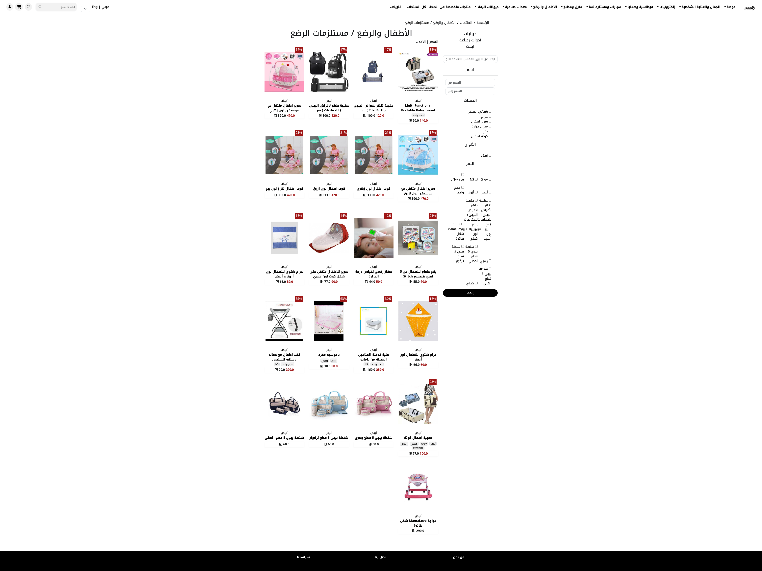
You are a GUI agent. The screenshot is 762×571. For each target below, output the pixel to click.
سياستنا (303, 557)
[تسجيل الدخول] (9, 7)
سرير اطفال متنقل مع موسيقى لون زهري (284, 107)
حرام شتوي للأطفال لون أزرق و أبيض (284, 274)
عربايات (470, 33)
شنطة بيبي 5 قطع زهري (374, 438)
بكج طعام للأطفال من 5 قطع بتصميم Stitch (418, 274)
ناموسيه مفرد (329, 355)
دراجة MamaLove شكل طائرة (418, 523)
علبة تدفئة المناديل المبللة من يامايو (373, 357)
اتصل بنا (381, 557)
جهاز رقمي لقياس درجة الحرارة (373, 274)
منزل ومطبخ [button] (572, 7)
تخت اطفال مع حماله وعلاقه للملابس (284, 357)
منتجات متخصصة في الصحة (450, 7)
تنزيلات (395, 7)
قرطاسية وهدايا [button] (640, 7)
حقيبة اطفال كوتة (418, 438)
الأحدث (421, 42)
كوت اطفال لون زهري (373, 189)
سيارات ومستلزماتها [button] (605, 7)
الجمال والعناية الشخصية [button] (701, 7)
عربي (105, 7)
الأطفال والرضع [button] (545, 7)
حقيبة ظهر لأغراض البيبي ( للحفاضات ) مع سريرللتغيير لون (374, 110)
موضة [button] (731, 7)
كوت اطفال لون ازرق (329, 189)
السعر (434, 42)
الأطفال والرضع (444, 22)
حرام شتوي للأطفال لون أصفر (418, 357)
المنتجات (466, 22)
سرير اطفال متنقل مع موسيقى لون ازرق (418, 191)
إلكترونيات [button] (667, 7)
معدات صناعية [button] (516, 7)
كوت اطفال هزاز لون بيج (284, 189)
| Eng (96, 7)
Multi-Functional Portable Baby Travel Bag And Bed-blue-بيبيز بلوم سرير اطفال (418, 112)
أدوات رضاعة (470, 40)
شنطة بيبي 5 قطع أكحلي (284, 438)
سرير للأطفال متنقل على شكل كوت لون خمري (329, 274)
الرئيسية (483, 22)
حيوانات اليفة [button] (488, 7)
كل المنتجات (416, 7)
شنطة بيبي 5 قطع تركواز (329, 438)
